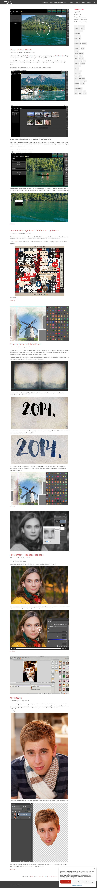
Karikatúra (16, 697)
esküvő (82, 48)
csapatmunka (77, 46)
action (75, 26)
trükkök (75, 93)
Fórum (83, 2)
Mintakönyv (82, 63)
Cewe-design (77, 33)
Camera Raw (80, 31)
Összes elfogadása (65, 882)
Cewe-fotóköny (77, 36)
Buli (75, 31)
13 (54, 876)
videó (80, 93)
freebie (75, 58)
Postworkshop (77, 81)
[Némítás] (65, 648)
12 (52, 876)
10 (47, 876)
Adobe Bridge (81, 26)
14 (56, 876)
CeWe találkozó (77, 43)
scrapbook (76, 86)
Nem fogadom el (77, 882)
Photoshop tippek (77, 76)
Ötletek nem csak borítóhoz (26, 343)
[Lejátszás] (11, 648)
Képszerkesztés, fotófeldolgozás (58, 2)
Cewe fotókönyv (77, 38)
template (76, 91)
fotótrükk (81, 56)
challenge (84, 43)
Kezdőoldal (45, 2)
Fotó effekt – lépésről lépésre (27, 554)
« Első (31, 876)
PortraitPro (30, 56)
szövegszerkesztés (78, 88)
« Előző (35, 876)
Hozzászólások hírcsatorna (80, 19)
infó (75, 61)
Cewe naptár (77, 41)
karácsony (80, 61)
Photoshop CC (77, 73)
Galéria (78, 2)
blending (83, 28)
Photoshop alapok (78, 71)
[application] (39, 630)
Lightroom (21, 52)
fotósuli (75, 56)
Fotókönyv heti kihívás (78, 53)
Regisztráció (77, 12)
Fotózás (71, 2)
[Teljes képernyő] (67, 648)
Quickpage (76, 83)
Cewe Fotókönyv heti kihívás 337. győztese (34, 230)
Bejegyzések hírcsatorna (80, 16)
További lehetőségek (89, 882)
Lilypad (16, 241)
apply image (76, 28)
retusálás (82, 83)
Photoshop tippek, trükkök (29, 52)
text (80, 91)
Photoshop (76, 68)
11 (49, 876)
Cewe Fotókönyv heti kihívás (25, 233)
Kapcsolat (89, 2)
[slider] (38, 648)
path (80, 66)
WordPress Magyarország (80, 21)
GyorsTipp (81, 58)
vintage (84, 93)
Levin (85, 61)
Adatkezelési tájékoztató (77, 885)
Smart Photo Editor (21, 49)
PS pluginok (84, 81)
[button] (94, 868)
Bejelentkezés (77, 14)
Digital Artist (76, 48)
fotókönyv (76, 51)
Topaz (84, 91)
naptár (75, 66)
